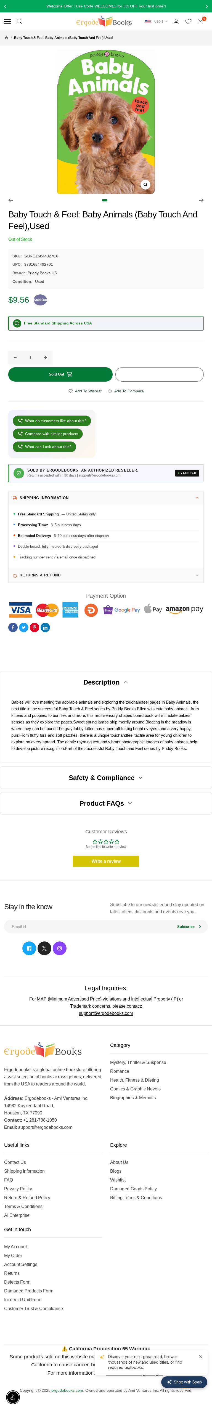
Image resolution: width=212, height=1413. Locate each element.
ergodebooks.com (67, 1390)
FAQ (8, 1180)
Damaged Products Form (28, 1291)
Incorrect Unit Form (22, 1299)
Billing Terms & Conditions (136, 1197)
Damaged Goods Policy (133, 1188)
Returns (12, 1273)
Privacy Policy (18, 1188)
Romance (119, 1071)
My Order (13, 1255)
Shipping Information (24, 1171)
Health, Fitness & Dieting (134, 1080)
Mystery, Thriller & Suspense (138, 1062)
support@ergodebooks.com (106, 1013)
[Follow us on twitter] (44, 948)
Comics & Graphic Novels (135, 1089)
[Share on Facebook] (13, 627)
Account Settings (20, 1264)
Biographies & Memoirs (133, 1097)
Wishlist (118, 1180)
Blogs (115, 1171)
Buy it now (159, 374)
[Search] (19, 21)
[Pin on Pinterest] (34, 627)
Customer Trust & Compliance (33, 1308)
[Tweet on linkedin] (45, 627)
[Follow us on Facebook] (29, 948)
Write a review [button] (106, 861)
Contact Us (15, 1162)
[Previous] (10, 200)
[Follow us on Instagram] (60, 948)
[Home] (6, 38)
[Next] (201, 200)
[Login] (176, 21)
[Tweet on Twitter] (23, 627)
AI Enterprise (17, 1215)
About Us (119, 1162)
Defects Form (17, 1282)
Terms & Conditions (23, 1206)
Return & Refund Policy (27, 1197)
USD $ (158, 21)
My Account (15, 1246)
